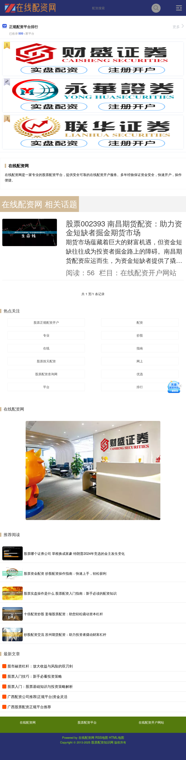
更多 (176, 26)
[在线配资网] (30, 7)
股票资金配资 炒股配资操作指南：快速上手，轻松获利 (65, 573)
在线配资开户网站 (151, 722)
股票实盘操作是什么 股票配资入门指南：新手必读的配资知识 (70, 593)
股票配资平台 (87, 722)
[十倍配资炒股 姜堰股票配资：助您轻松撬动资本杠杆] (12, 614)
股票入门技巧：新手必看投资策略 (34, 676)
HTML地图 (116, 737)
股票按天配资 (46, 361)
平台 (46, 387)
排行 (140, 387)
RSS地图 (101, 737)
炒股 (140, 335)
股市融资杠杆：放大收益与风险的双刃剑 (40, 666)
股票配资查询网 (46, 374)
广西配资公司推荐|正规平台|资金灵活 (37, 696)
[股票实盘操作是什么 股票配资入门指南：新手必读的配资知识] (12, 593)
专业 (46, 335)
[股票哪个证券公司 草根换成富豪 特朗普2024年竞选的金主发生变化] (12, 553)
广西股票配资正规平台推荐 (29, 706)
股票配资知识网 (102, 742)
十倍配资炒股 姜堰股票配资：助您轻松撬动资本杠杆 (63, 613)
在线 (46, 348)
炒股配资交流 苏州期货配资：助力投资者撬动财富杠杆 (65, 634)
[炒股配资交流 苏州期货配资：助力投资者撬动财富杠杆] (12, 634)
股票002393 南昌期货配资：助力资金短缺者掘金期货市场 (124, 227)
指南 (140, 348)
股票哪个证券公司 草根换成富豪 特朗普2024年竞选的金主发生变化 (74, 553)
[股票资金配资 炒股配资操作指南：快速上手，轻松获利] (12, 573)
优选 (140, 374)
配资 (140, 322)
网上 (140, 361)
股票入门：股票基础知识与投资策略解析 (40, 686)
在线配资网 (28, 722)
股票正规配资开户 (46, 322)
